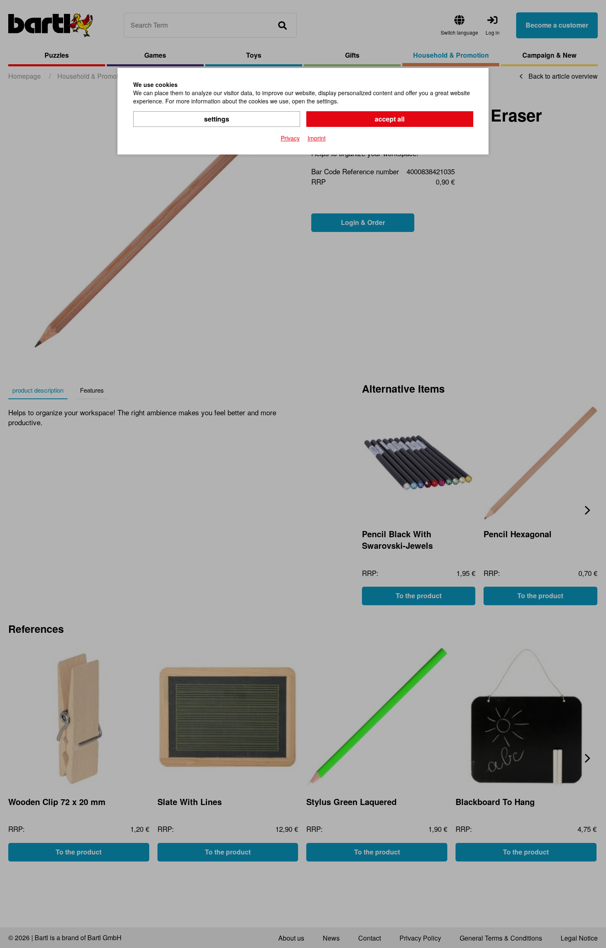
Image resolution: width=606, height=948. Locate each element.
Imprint (317, 138)
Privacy (290, 138)
